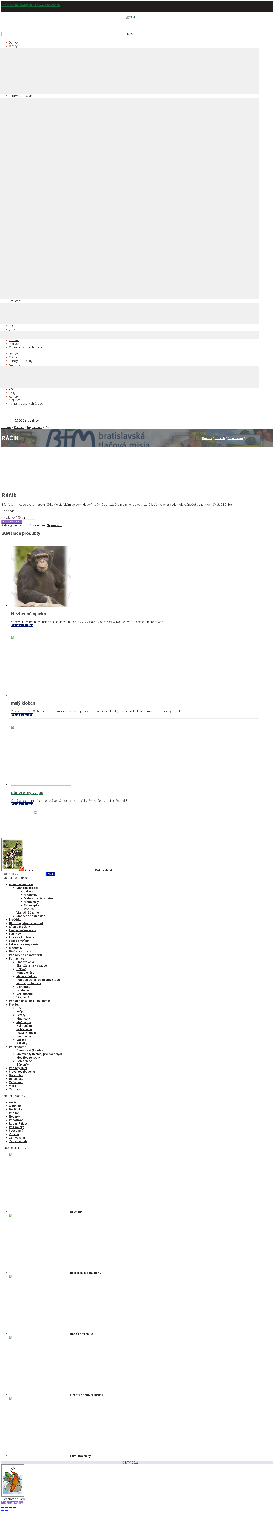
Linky (12, 329)
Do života (15, 1109)
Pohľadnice (16, 958)
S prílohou (23, 987)
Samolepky (31, 905)
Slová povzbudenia (22, 1071)
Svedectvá (16, 1075)
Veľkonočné (24, 994)
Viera (12, 1086)
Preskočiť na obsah (46, 5)
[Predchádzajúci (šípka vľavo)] (2, 1510)
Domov (14, 42)
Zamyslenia (17, 1137)
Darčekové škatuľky (29, 1050)
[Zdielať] (6, 1507)
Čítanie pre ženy (20, 926)
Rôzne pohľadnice (28, 983)
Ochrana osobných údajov (26, 347)
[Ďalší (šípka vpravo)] (6, 1510)
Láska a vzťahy (19, 941)
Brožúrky (15, 919)
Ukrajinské (16, 1079)
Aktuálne (15, 1106)
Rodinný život (18, 1068)
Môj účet (14, 344)
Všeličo (29, 909)
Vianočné (22, 997)
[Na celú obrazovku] (10, 1507)
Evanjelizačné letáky (22, 930)
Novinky (14, 1116)
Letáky (28, 891)
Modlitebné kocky (28, 1057)
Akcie (12, 1102)
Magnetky (30, 895)
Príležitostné (17, 1047)
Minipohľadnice (26, 976)
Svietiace (22, 990)
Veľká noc (16, 1082)
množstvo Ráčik (12, 517)
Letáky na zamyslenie (23, 944)
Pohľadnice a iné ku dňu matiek (30, 1001)
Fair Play (15, 934)
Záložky (21, 1043)
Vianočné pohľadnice (30, 916)
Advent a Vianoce (21, 884)
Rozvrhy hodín (26, 1033)
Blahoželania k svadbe (31, 965)
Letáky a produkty (20, 96)
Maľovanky (31, 902)
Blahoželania (25, 962)
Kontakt (14, 340)
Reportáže (16, 1120)
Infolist (14, 1113)
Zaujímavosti (18, 1141)
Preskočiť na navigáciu (17, 5)
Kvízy (20, 1011)
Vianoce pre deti (27, 888)
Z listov (14, 1134)
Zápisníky (23, 1064)
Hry (18, 1008)
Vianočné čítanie (27, 912)
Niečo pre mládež (21, 951)
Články (13, 46)
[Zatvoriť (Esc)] (2, 1507)
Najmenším (34, 427)
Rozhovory (16, 1127)
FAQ (11, 326)
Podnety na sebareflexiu (25, 955)
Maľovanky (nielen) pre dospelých (39, 1054)
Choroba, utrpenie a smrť (26, 923)
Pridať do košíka (12, 521)
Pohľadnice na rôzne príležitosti (38, 979)
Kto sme (14, 301)
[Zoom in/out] (14, 1507)
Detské (21, 969)
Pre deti (19, 427)
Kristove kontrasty (21, 937)
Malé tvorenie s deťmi (38, 898)
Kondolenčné (25, 972)
